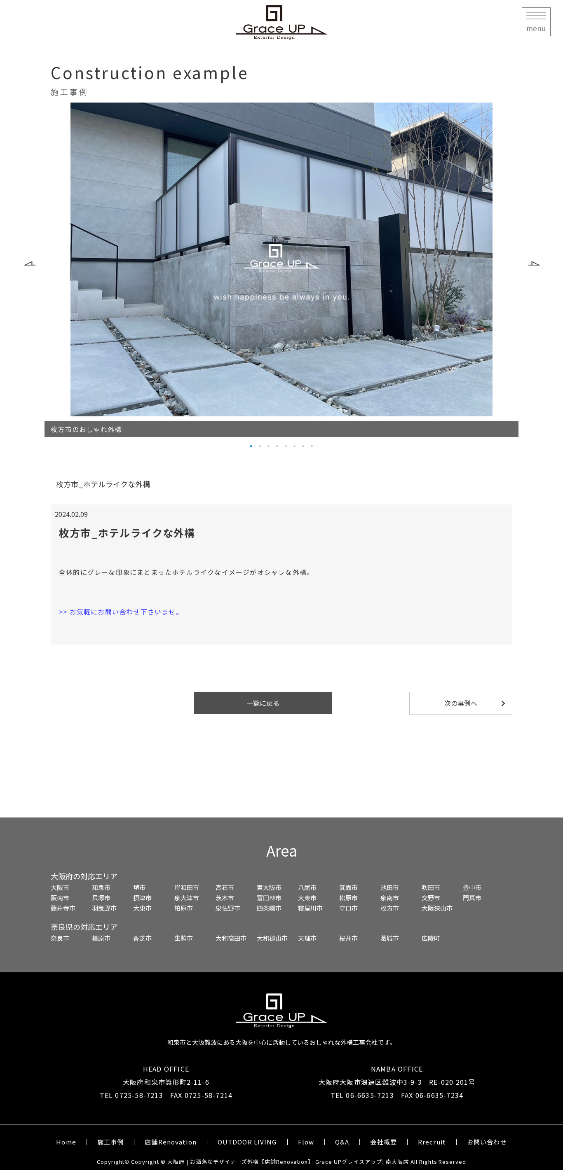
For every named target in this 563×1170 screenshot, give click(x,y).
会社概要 (383, 1141)
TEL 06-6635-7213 (362, 1095)
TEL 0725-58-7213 (131, 1095)
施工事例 (110, 1141)
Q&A (342, 1141)
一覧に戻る (262, 703)
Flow (306, 1141)
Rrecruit (432, 1141)
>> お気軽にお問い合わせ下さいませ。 (121, 612)
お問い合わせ (487, 1141)
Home (66, 1141)
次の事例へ (460, 703)
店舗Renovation (171, 1141)
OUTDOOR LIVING (247, 1141)
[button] (35, 276)
